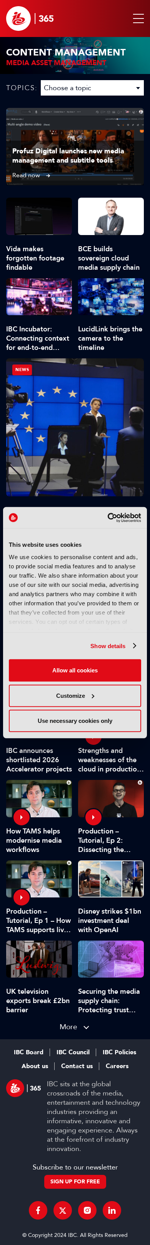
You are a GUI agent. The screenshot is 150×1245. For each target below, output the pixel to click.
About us (35, 1066)
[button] (137, 18)
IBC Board (28, 1052)
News (22, 370)
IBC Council (73, 1052)
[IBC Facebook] (38, 1210)
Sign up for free (75, 1181)
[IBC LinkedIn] (112, 1210)
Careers (117, 1066)
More (68, 1027)
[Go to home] (29, 18)
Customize (70, 695)
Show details (107, 645)
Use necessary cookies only (75, 720)
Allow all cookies (75, 670)
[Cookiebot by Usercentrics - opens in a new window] (108, 517)
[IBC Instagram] (87, 1210)
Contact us (77, 1066)
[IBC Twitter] (62, 1210)
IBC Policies (119, 1052)
